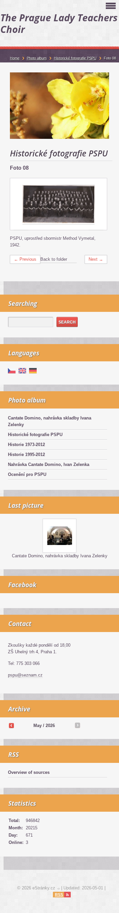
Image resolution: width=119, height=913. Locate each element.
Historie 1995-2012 (26, 454)
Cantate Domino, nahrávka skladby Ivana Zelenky (49, 421)
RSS (59, 894)
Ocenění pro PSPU (27, 474)
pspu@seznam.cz (25, 675)
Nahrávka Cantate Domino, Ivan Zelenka (48, 464)
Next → (96, 259)
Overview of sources (29, 772)
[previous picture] (21, 204)
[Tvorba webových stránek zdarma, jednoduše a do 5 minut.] (59, 888)
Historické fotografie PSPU (35, 434)
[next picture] (96, 204)
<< (11, 725)
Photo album (37, 58)
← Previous (25, 259)
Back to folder (53, 259)
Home (15, 58)
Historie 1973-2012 (26, 444)
